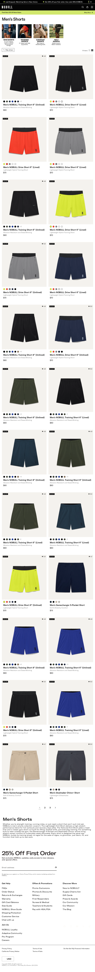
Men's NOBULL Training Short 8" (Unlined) (24, 355)
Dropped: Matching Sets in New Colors (16, 2)
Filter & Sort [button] (9, 50)
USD (10, 959)
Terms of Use (37, 948)
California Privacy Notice (10, 951)
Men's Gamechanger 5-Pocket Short (67, 605)
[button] (90, 1)
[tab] (4, 101)
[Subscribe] (55, 868)
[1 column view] (89, 50)
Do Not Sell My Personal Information (76, 948)
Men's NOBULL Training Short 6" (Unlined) (24, 105)
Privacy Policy (7, 948)
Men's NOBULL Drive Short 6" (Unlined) (22, 292)
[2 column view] (92, 50)
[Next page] (55, 807)
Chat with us (8, 920)
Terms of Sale (38, 951)
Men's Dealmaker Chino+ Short (65, 793)
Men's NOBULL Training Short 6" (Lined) (69, 417)
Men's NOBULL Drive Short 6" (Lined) (68, 105)
